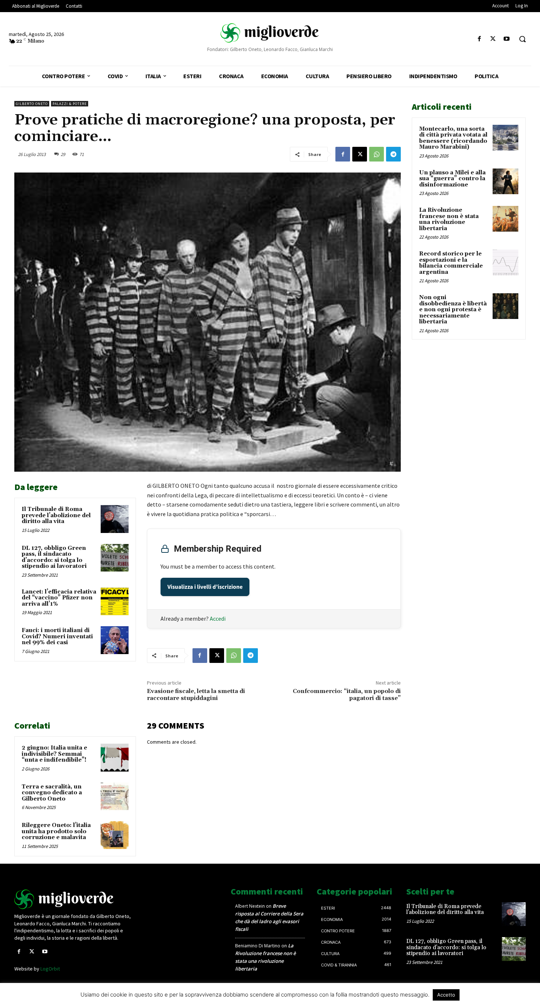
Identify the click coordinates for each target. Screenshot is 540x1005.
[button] (522, 39)
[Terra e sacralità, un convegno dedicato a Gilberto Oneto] (115, 796)
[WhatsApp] (376, 154)
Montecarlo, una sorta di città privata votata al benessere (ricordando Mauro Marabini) (453, 138)
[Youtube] (507, 39)
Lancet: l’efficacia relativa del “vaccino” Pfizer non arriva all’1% (59, 597)
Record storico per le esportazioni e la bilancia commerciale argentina (451, 263)
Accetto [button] (446, 995)
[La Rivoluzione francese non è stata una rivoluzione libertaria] (505, 219)
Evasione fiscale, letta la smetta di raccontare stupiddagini (196, 694)
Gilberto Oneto (32, 103)
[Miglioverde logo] (74, 899)
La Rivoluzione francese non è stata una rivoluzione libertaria (449, 219)
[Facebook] (479, 39)
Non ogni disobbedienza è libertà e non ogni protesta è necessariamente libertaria (453, 309)
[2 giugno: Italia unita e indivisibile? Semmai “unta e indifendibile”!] (115, 758)
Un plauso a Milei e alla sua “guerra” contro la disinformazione (452, 178)
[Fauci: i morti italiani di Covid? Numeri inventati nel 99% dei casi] (115, 640)
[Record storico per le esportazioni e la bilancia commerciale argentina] (505, 262)
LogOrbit (50, 968)
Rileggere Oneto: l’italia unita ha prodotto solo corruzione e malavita (56, 831)
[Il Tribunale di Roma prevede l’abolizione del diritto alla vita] (115, 519)
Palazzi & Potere (70, 103)
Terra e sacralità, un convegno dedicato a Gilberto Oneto (52, 792)
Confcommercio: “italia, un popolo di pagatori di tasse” (347, 694)
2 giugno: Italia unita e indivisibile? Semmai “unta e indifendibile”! (54, 753)
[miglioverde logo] (270, 33)
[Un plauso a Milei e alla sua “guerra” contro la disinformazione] (505, 181)
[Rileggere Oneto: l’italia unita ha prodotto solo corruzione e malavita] (115, 835)
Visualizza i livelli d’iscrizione (205, 587)
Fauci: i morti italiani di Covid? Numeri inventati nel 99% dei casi (57, 636)
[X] (493, 39)
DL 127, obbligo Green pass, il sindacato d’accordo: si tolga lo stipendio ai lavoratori (54, 557)
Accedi (218, 618)
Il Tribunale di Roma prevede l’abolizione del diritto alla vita (56, 515)
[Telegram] (393, 154)
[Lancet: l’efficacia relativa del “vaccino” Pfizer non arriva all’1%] (115, 602)
